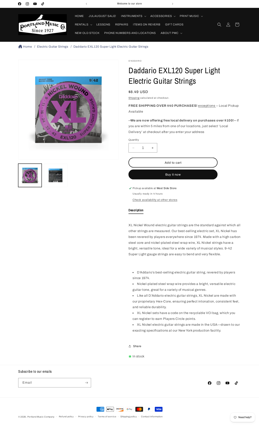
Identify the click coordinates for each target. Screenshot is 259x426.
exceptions (207, 105)
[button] (133, 16)
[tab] (135, 211)
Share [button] (137, 346)
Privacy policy (86, 416)
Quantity (133, 139)
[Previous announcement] (86, 4)
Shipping (134, 97)
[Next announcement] (172, 4)
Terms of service (107, 416)
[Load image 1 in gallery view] (30, 175)
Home (27, 46)
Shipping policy (128, 416)
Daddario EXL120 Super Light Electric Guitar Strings (111, 46)
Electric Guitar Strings (52, 46)
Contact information (151, 416)
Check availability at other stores (155, 199)
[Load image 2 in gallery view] (55, 175)
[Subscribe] (86, 382)
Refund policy (66, 416)
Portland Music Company (41, 417)
